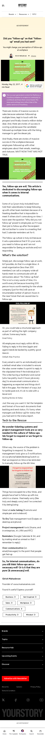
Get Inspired (28, 597)
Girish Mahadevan (21, 56)
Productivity (11, 615)
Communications (13, 609)
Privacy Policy (35, 687)
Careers (19, 687)
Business (9, 597)
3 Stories (33, 56)
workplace (24, 603)
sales (8, 603)
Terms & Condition (8, 691)
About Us (5, 687)
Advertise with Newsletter (15, 678)
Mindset (29, 615)
